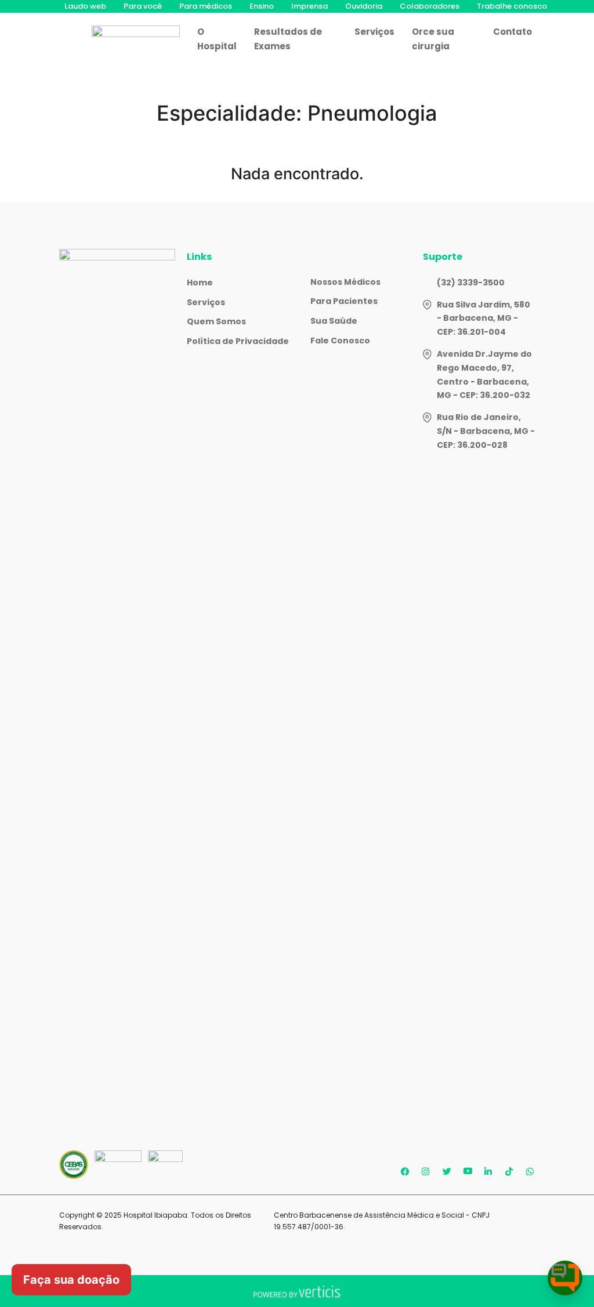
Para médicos (205, 6)
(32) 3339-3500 (471, 282)
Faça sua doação (71, 1280)
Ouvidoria (363, 6)
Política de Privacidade (238, 341)
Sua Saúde (333, 321)
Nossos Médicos (345, 282)
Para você (143, 6)
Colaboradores (429, 6)
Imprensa (309, 6)
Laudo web (85, 6)
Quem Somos (216, 321)
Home (200, 282)
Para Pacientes (344, 301)
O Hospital (217, 39)
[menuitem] (85, 6)
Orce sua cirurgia (433, 39)
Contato (512, 32)
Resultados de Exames (288, 39)
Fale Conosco (340, 340)
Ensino (261, 6)
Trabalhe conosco (512, 6)
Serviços (374, 32)
